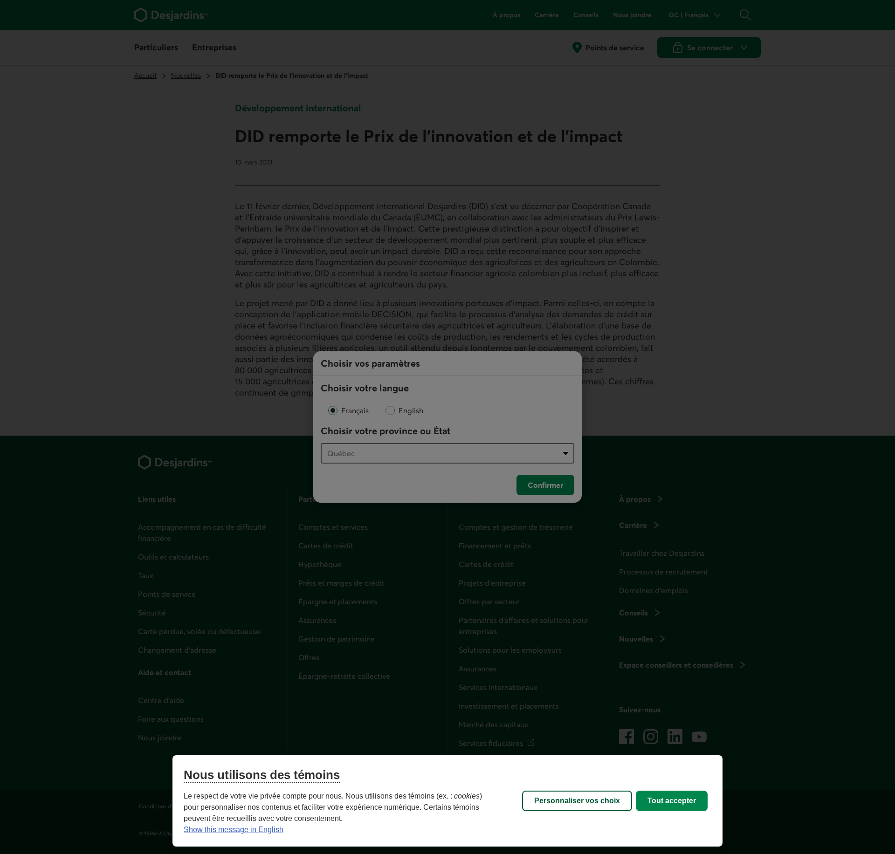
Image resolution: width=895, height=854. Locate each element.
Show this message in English (233, 830)
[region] (447, 801)
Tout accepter (671, 801)
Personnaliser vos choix (577, 801)
